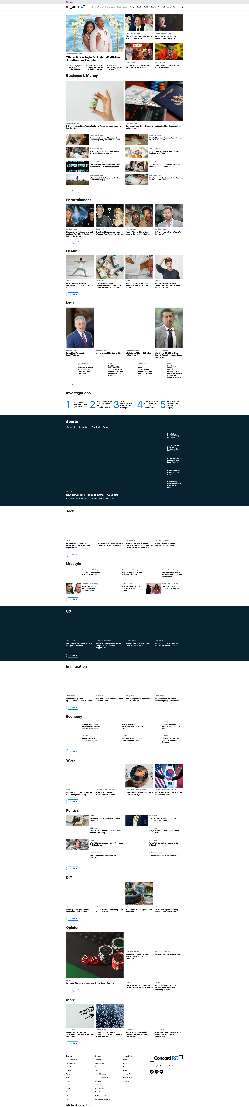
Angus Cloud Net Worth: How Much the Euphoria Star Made (164, 152)
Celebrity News (71, 229)
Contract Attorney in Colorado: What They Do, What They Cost (85, 370)
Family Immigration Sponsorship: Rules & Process (79, 700)
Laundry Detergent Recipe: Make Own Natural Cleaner (77, 911)
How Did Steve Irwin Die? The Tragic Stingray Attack (131, 588)
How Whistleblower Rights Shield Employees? (126, 404)
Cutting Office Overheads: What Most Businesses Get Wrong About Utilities (105, 165)
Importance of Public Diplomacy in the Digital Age (139, 793)
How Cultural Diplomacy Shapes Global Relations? (169, 793)
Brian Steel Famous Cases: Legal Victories (77, 354)
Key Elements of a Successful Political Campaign (105, 819)
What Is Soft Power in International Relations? (106, 793)
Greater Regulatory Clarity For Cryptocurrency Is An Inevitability (168, 1034)
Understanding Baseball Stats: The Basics (92, 494)
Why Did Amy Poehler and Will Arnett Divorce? (132, 573)
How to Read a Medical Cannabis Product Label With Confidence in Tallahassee (108, 285)
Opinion (68, 980)
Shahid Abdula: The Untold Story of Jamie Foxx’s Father (137, 233)
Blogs (125, 1070)
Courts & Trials (130, 62)
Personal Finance (155, 135)
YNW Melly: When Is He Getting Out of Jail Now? (168, 66)
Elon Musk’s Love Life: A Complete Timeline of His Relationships (95, 67)
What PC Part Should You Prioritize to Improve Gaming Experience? (78, 545)
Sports (68, 1077)
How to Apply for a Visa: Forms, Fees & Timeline (138, 700)
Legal (110, 363)
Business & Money (72, 123)
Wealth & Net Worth (156, 148)
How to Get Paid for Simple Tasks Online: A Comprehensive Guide (166, 179)
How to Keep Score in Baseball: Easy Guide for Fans (174, 484)
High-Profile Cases (132, 350)
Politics (92, 816)
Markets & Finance (96, 135)
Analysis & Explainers (133, 951)
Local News (159, 640)
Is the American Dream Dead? (168, 954)
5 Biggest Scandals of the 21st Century (164, 855)
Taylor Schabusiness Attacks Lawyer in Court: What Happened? (108, 645)
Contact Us (126, 1074)
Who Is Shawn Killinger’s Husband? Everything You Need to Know (172, 574)
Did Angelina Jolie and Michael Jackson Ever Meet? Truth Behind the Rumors (79, 234)
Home (125, 1059)
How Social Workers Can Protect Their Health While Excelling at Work (166, 987)
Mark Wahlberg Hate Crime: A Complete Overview (79, 644)
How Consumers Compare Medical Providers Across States (136, 285)
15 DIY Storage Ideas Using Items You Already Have (166, 911)
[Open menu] (67, 7)
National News (130, 640)
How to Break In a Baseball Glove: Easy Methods (174, 460)
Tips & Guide (70, 1029)
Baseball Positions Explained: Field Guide (174, 472)
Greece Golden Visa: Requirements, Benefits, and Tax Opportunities (91, 726)
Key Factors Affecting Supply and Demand (90, 739)
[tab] (71, 427)
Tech (68, 540)
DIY (67, 906)
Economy (85, 722)
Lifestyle (68, 1067)
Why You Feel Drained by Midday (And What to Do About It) (79, 285)
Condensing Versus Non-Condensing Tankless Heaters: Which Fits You (109, 1034)
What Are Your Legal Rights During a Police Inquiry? (173, 404)
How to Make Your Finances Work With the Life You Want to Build (166, 139)
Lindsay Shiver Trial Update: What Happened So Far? (137, 66)
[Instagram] (152, 1072)
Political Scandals (96, 853)
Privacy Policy (127, 1077)
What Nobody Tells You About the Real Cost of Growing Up (105, 179)
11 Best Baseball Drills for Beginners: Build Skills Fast (173, 448)
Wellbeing (99, 280)
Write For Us (127, 1081)
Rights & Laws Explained (83, 364)
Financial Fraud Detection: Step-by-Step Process (80, 404)
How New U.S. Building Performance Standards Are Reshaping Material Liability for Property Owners (174, 371)
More (73, 1099)
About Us (126, 1063)
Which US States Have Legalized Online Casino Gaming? (90, 983)
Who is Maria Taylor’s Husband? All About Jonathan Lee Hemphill (94, 58)
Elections (97, 1070)
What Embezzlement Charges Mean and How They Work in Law (145, 371)
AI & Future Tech (131, 540)
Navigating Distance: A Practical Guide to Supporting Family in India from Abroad (106, 139)
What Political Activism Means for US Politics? (163, 844)
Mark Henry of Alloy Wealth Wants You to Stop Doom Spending (137, 956)
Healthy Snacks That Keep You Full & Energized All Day (79, 793)
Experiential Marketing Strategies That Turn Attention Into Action (79, 1034)
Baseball (69, 491)
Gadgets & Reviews (162, 540)
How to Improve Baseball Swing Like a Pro (173, 436)
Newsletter (126, 1067)
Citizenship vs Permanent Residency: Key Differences (167, 700)
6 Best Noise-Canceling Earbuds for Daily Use (165, 544)
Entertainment (70, 1063)
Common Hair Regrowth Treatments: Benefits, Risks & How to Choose (168, 285)
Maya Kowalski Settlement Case (110, 353)
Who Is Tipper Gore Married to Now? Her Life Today (138, 37)
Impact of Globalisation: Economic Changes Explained (171, 740)
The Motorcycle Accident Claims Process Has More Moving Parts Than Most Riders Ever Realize (115, 370)
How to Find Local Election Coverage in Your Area (166, 644)
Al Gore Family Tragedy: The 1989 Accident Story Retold (162, 819)
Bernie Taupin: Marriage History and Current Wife (114, 67)
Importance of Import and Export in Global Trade (132, 739)
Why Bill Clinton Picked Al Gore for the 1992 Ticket (164, 832)
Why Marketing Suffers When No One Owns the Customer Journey (104, 152)
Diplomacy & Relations (104, 789)
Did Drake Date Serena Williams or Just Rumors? (91, 573)
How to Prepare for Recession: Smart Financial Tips (132, 726)
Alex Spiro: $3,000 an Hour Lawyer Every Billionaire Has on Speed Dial (168, 355)
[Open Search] (182, 7)
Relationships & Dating (74, 53)
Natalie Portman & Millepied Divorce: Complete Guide (89, 588)
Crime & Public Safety (73, 640)
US (67, 1095)
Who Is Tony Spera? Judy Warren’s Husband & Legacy (75, 67)
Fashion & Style (127, 583)
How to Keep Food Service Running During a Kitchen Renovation (136, 1034)
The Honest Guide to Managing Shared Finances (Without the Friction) (164, 165)
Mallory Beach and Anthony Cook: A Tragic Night (137, 644)
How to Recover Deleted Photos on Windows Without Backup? (109, 544)
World (68, 789)
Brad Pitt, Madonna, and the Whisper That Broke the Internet (110, 233)
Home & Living (101, 1029)
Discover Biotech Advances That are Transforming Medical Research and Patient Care (139, 545)
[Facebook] (157, 1072)
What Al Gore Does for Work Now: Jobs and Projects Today (105, 832)
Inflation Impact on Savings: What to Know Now (171, 726)
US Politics (153, 816)
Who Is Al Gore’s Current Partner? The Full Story (165, 37)
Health (68, 280)
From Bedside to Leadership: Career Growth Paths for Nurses (139, 986)
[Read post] (77, 139)
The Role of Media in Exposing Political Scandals (105, 856)
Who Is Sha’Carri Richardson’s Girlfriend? (171, 587)
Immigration (70, 696)
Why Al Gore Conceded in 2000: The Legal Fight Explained (106, 844)
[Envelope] (161, 1072)
